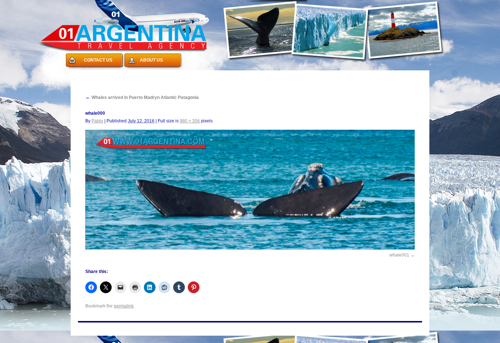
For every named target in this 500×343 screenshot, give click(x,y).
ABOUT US (151, 60)
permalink (124, 306)
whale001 (399, 255)
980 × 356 (190, 120)
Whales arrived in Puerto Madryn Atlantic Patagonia (142, 97)
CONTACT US (98, 60)
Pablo (97, 120)
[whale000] (250, 190)
